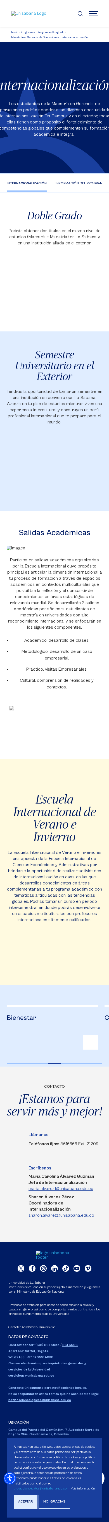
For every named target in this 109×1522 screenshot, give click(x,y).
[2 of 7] (27, 1063)
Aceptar (25, 1501)
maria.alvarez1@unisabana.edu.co (61, 1188)
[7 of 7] (95, 1063)
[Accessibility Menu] (10, 1478)
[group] (52, 1027)
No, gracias (54, 1501)
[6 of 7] (82, 1063)
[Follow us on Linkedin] (54, 1268)
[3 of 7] (41, 1063)
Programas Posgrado (50, 32)
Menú (93, 13)
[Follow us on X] (21, 1268)
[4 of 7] (54, 1063)
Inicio (14, 32)
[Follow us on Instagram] (43, 1268)
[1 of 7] (13, 1063)
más (90, 1042)
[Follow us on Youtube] (77, 1268)
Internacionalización (74, 37)
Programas (28, 32)
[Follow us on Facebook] (32, 1268)
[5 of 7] (68, 1063)
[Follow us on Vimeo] (88, 1268)
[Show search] (80, 13)
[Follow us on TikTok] (65, 1268)
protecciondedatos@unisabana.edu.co (40, 1488)
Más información (82, 1488)
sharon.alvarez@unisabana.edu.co (61, 1215)
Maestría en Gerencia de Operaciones (35, 37)
